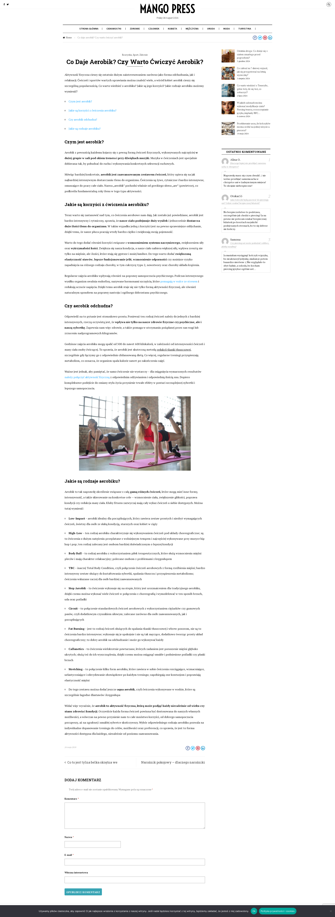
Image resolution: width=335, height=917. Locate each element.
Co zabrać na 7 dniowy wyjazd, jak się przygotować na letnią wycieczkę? (252, 72)
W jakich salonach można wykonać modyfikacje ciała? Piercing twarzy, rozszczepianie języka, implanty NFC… (253, 108)
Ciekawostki (113, 28)
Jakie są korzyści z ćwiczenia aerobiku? (92, 110)
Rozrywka (127, 54)
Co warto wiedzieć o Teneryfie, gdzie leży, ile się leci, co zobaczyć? (252, 89)
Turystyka (244, 28)
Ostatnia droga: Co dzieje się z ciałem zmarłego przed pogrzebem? (252, 54)
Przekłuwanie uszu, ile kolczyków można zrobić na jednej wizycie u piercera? (253, 127)
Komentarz (72, 798)
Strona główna (88, 28)
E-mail (69, 854)
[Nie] (330, 911)
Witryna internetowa (76, 872)
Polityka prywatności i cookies (278, 911)
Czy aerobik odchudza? (83, 119)
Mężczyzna (192, 28)
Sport (135, 54)
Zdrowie (135, 28)
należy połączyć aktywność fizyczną (87, 377)
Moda (226, 28)
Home (69, 37)
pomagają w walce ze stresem (179, 281)
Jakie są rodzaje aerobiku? (84, 128)
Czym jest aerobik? (80, 101)
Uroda (211, 28)
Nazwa (69, 837)
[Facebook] (4, 4)
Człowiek (153, 28)
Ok (254, 911)
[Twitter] (8, 4)
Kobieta (172, 28)
